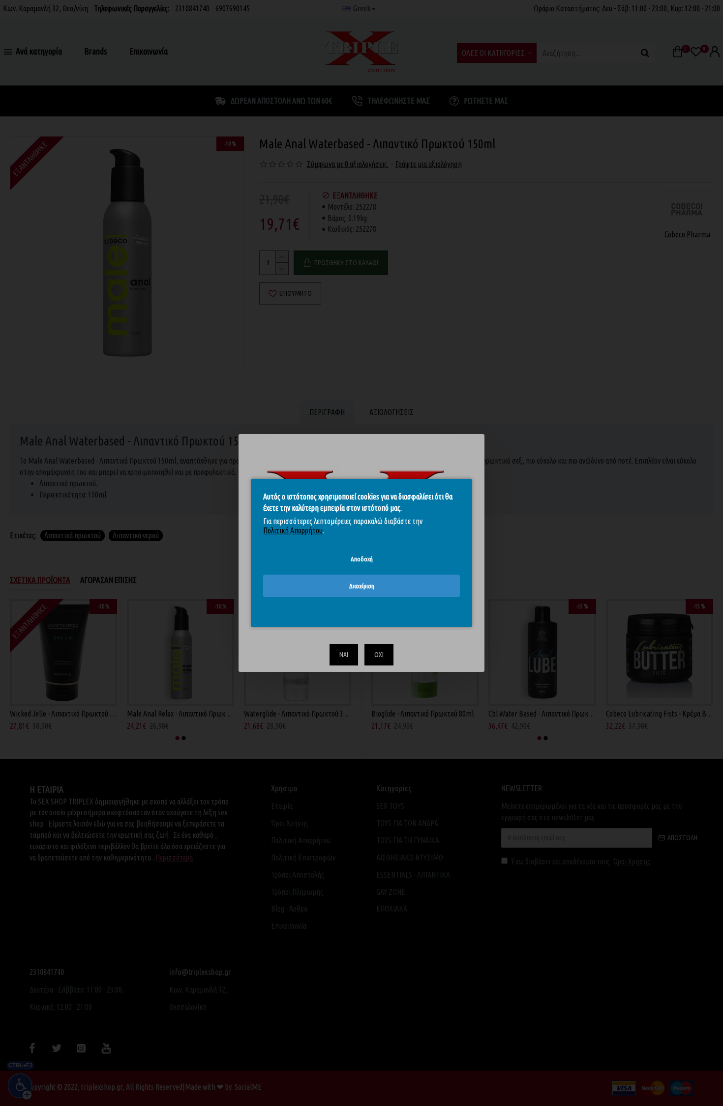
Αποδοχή (362, 558)
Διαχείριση (361, 585)
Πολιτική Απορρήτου (293, 530)
